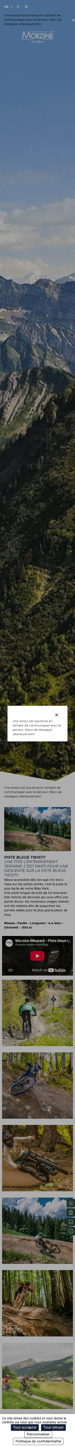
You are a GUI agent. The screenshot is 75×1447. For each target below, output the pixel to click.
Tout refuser (53, 1427)
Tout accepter (25, 1427)
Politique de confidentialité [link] (38, 1441)
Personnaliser (38, 1434)
